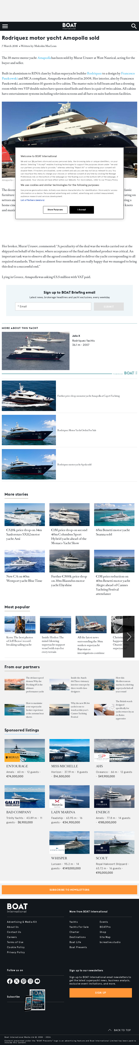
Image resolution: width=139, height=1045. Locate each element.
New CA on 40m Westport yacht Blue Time (24, 578)
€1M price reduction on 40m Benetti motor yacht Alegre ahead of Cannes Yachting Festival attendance (113, 585)
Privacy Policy (16, 952)
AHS (99, 766)
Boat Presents (78, 947)
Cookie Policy (16, 947)
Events (104, 922)
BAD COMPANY (18, 812)
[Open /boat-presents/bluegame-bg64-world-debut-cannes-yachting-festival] (59, 710)
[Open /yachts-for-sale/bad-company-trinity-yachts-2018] (25, 796)
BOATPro (105, 927)
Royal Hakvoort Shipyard (111, 864)
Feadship (57, 818)
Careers (12, 937)
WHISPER (59, 858)
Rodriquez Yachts (83, 340)
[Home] (69, 26)
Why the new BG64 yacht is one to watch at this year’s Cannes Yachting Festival (80, 710)
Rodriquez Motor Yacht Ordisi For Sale (76, 430)
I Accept (81, 209)
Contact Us (14, 932)
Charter (74, 932)
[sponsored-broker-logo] (12, 761)
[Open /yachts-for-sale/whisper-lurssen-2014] (69, 842)
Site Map (105, 937)
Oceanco (102, 772)
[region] (69, 183)
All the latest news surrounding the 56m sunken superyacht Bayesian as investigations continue (91, 645)
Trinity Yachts (14, 818)
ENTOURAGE (17, 766)
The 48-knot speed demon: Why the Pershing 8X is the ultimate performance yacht (35, 684)
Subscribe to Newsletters (70, 889)
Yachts (74, 922)
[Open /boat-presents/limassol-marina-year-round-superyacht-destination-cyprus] (104, 684)
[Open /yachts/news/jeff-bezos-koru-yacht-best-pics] (20, 624)
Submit (109, 306)
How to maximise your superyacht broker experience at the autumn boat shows (35, 710)
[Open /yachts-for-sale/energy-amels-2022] (114, 796)
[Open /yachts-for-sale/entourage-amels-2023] (25, 750)
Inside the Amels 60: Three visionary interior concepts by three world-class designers (80, 684)
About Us (13, 927)
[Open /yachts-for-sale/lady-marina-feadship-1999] (69, 796)
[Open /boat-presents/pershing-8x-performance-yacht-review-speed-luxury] (15, 684)
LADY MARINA (63, 812)
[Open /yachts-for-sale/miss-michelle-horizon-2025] (69, 750)
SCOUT (102, 858)
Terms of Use (15, 942)
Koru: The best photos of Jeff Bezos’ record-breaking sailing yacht (19, 640)
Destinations (78, 937)
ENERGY (103, 812)
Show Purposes (55, 209)
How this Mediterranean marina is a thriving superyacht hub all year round (125, 684)
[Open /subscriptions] (31, 1000)
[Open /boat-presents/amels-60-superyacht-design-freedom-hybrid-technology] (59, 684)
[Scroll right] (128, 637)
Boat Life (75, 942)
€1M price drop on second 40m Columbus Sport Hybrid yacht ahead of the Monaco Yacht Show (69, 536)
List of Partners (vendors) (32, 200)
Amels (10, 772)
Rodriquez (94, 73)
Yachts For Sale (79, 927)
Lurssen (56, 864)
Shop (103, 932)
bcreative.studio (110, 942)
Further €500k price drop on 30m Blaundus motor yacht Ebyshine (69, 580)
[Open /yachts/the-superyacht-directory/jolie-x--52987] (36, 369)
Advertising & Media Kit (22, 922)
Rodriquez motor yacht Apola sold (74, 464)
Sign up (100, 992)
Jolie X (76, 335)
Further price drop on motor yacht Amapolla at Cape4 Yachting (88, 395)
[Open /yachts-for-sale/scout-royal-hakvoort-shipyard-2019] (114, 842)
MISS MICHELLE (64, 766)
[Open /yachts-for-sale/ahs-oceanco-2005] (114, 750)
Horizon (56, 772)
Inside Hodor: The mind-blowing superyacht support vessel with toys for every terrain (53, 644)
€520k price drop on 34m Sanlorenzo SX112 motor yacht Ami (24, 534)
